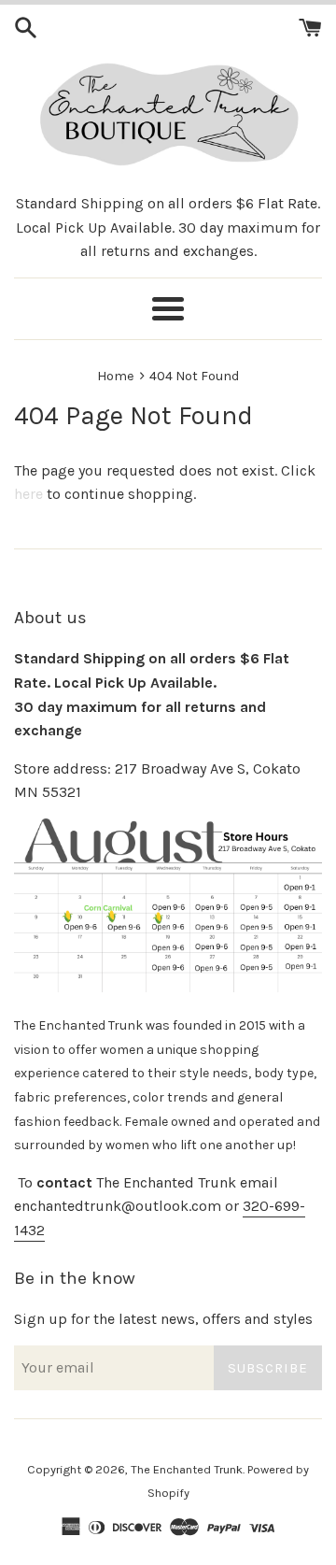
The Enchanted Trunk (187, 1469)
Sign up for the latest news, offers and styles (163, 1319)
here (28, 494)
